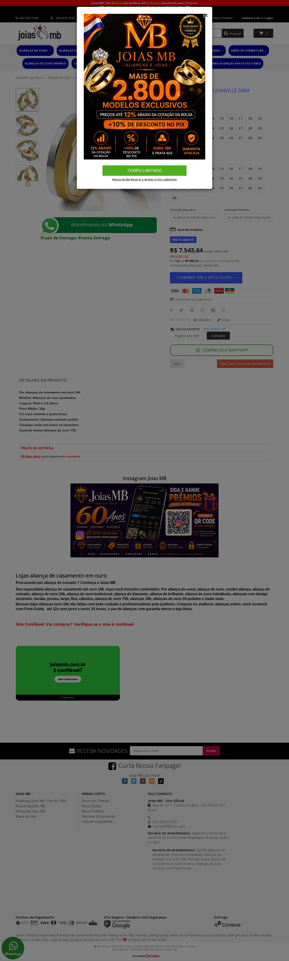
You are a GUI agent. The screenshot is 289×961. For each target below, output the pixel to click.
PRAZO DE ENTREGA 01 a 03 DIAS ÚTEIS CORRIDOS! (144, 179)
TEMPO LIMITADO (144, 170)
